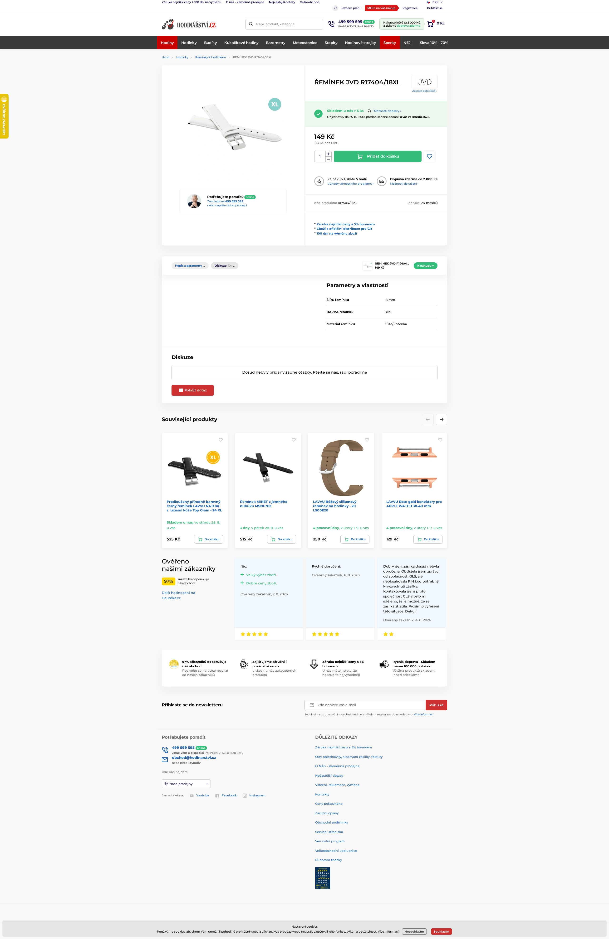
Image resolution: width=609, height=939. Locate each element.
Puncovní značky (328, 860)
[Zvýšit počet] (328, 154)
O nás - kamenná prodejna (245, 2)
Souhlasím (441, 931)
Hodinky (182, 57)
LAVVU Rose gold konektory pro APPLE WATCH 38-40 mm (414, 504)
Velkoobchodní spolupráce (336, 850)
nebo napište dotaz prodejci (227, 205)
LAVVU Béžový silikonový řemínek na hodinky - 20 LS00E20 (334, 506)
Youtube (202, 795)
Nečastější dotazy (329, 775)
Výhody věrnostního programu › (351, 183)
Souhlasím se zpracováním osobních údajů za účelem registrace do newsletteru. (368, 714)
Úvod (165, 57)
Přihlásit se (434, 8)
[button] (441, 419)
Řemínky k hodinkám (210, 57)
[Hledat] (251, 24)
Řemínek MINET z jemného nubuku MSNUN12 (263, 504)
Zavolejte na (225, 201)
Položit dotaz (195, 390)
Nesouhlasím (414, 931)
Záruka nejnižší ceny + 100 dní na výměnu (191, 2)
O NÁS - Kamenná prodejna (337, 766)
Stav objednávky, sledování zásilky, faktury (349, 757)
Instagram (257, 795)
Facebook (229, 795)
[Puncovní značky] (322, 878)
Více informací (423, 714)
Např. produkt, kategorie (275, 24)
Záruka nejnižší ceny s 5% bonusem (346, 224)
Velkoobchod (309, 2)
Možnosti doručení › (404, 183)
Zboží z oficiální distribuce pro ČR (344, 229)
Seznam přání (350, 8)
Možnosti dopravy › (387, 111)
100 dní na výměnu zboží (337, 233)
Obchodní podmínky (331, 822)
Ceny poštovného (329, 803)
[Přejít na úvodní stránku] (189, 24)
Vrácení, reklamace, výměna (337, 785)
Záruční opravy (327, 813)
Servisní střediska (329, 832)
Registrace (410, 8)
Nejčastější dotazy (282, 2)
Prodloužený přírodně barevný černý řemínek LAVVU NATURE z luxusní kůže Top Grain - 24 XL (194, 506)
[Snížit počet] (328, 159)
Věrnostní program (330, 841)
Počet (320, 156)
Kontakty (322, 794)
